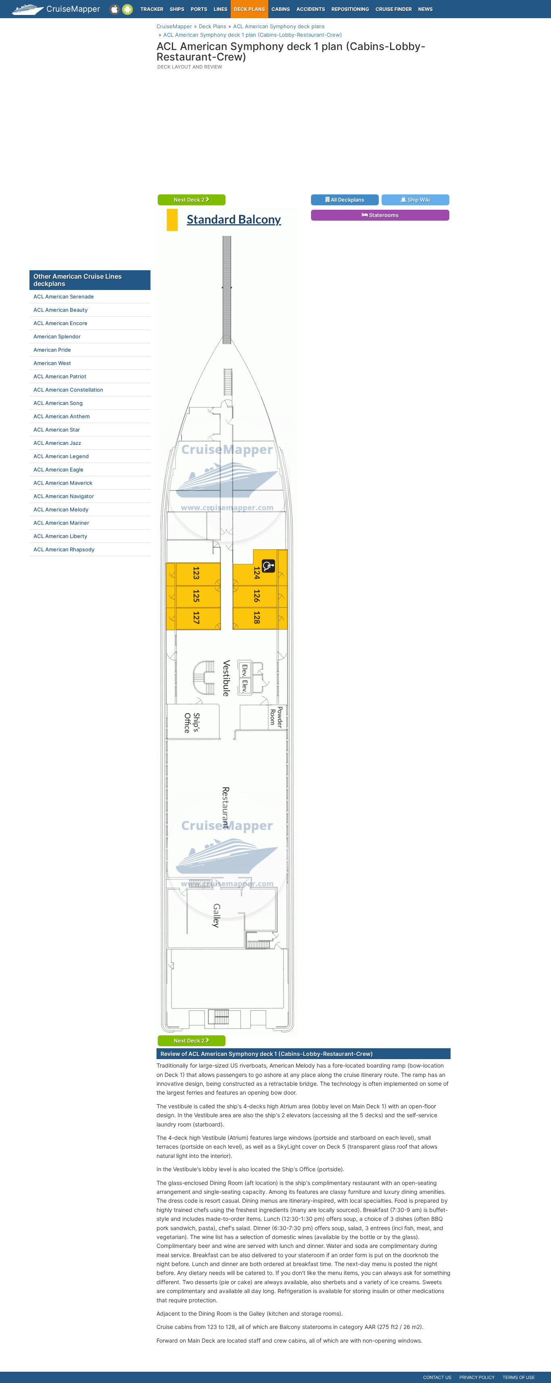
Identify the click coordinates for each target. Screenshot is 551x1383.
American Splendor (57, 336)
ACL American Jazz (57, 443)
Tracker (151, 9)
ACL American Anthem (61, 416)
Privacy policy (477, 1377)
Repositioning (350, 9)
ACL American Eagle (58, 469)
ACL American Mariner (61, 522)
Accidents (310, 9)
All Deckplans (347, 199)
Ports (199, 9)
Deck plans (249, 9)
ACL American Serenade (63, 296)
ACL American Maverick (62, 483)
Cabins (280, 9)
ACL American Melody (60, 509)
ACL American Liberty (60, 536)
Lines (220, 9)
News (425, 9)
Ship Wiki (418, 199)
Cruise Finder (394, 9)
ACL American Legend (61, 456)
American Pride (52, 349)
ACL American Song (58, 403)
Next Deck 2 (190, 199)
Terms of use (519, 1377)
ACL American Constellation (68, 389)
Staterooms (383, 215)
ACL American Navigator (63, 496)
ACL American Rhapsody (63, 549)
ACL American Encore (60, 323)
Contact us (437, 1377)
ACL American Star (56, 429)
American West (52, 363)
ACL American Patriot (59, 376)
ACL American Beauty (60, 310)
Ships (177, 9)
